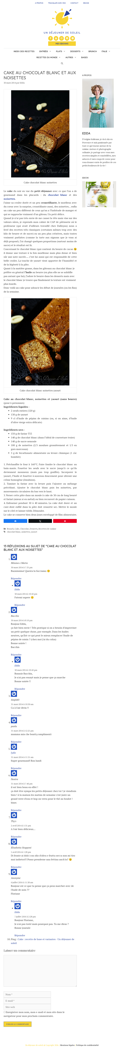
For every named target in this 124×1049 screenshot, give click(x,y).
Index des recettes (24, 51)
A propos (39, 3)
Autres (69, 57)
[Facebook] (50, 38)
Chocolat (24, 528)
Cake (17, 528)
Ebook (86, 3)
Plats (59, 51)
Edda (17, 589)
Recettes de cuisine (47, 528)
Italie (104, 51)
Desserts (75, 51)
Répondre (16, 578)
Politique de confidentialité (87, 1045)
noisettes (9, 198)
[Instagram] (61, 38)
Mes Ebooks (62, 43)
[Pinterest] (67, 38)
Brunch (93, 51)
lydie (13, 752)
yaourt (34, 531)
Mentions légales (67, 1045)
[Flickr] (72, 38)
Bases (84, 57)
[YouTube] (56, 38)
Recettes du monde (46, 57)
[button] (62, 63)
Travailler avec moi (57, 3)
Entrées (43, 51)
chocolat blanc (57, 195)
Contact (74, 3)
